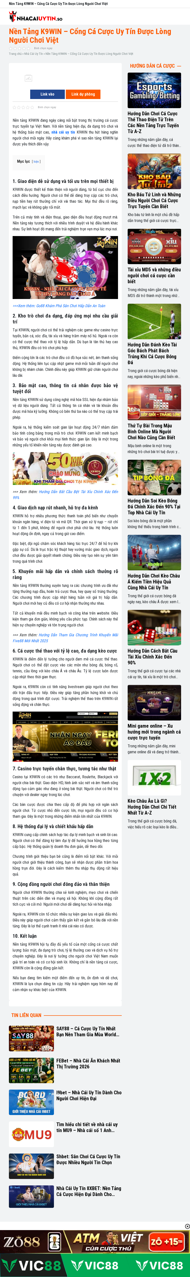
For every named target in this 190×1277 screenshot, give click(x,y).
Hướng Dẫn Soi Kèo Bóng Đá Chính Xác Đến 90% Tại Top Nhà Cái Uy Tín (154, 507)
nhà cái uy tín (62, 132)
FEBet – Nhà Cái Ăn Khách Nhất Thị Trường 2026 (88, 1064)
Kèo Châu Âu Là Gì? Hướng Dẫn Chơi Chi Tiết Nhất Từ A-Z (152, 807)
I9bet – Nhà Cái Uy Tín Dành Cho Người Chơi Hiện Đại (88, 1095)
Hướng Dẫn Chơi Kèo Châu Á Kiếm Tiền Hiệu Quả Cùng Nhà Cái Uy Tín (154, 582)
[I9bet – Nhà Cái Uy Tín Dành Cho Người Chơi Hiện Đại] (31, 1102)
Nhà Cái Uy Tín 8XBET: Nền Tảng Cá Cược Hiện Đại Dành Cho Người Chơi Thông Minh (88, 1191)
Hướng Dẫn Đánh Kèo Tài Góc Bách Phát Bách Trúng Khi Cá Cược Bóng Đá (152, 353)
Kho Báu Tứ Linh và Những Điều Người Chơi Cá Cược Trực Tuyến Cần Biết (154, 200)
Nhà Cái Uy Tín (33, 54)
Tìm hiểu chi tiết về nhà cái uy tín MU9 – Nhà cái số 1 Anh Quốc (87, 1127)
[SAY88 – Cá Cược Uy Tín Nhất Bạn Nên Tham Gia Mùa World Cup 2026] (31, 1038)
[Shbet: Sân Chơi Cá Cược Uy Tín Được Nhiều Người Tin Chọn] (31, 1166)
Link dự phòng (83, 94)
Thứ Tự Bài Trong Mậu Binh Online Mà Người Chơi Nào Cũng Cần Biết (151, 431)
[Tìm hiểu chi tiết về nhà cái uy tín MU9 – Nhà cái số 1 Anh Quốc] (31, 1134)
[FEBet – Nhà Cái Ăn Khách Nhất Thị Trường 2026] (31, 1070)
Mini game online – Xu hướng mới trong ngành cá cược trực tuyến (154, 732)
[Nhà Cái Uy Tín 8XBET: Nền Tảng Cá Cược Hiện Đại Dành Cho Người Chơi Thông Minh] (31, 1196)
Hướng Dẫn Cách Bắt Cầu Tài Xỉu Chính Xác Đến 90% (152, 657)
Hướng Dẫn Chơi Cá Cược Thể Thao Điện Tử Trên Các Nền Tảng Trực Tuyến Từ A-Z (153, 122)
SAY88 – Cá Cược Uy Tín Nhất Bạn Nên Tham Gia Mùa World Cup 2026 (86, 1032)
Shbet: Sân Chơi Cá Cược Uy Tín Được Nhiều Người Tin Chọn (88, 1159)
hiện (36, 161)
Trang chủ (15, 54)
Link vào (47, 94)
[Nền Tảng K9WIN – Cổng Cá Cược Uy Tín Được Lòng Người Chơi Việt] (28, 78)
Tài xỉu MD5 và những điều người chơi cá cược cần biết (154, 275)
